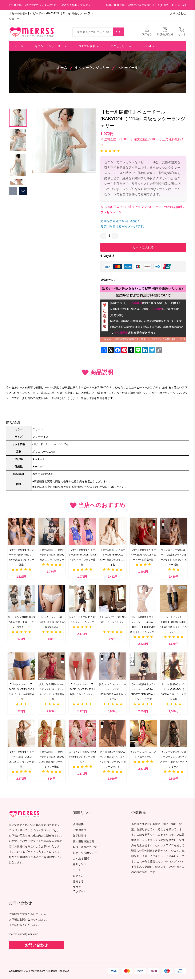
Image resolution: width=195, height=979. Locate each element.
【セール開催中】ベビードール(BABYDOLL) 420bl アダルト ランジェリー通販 (82, 557)
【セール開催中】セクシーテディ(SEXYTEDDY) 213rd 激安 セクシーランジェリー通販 (52, 759)
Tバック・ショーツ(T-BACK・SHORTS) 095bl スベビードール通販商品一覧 (21, 692)
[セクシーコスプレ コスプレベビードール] (143, 733)
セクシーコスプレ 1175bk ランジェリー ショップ (82, 619)
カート (77, 870)
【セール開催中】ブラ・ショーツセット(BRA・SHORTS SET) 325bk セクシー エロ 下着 (143, 692)
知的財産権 (79, 835)
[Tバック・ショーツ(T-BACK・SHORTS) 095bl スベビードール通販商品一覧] (21, 666)
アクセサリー (119, 46)
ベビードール (127, 68)
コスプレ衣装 (87, 46)
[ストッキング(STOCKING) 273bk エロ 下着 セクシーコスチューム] (21, 598)
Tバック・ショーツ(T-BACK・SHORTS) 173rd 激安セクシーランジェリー (82, 692)
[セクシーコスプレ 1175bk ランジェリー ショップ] (82, 598)
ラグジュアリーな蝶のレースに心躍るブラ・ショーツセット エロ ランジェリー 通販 (174, 557)
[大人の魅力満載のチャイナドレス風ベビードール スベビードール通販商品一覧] (51, 666)
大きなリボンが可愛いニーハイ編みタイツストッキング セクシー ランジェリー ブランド (113, 759)
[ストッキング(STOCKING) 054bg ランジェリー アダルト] (82, 733)
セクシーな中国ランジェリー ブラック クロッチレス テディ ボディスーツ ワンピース (173, 759)
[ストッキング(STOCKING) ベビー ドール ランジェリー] (112, 598)
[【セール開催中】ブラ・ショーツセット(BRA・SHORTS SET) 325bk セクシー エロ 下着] (143, 666)
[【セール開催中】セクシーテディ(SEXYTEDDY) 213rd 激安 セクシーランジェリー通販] (51, 733)
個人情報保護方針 (83, 841)
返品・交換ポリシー (85, 852)
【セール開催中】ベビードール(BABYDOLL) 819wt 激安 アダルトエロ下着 (112, 557)
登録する (78, 881)
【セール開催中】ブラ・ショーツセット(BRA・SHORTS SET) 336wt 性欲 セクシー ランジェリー (143, 624)
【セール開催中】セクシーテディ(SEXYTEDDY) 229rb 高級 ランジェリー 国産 (21, 557)
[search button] (118, 31)
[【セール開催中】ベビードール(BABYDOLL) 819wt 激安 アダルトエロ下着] (112, 531)
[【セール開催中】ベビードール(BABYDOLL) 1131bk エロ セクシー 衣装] (21, 733)
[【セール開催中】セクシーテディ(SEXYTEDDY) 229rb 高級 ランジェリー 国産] (21, 531)
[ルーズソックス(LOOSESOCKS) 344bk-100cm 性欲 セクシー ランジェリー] (173, 598)
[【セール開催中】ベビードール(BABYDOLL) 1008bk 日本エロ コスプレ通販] (173, 666)
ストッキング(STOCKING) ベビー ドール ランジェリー (112, 622)
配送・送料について (85, 847)
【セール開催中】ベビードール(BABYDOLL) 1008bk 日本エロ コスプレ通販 (173, 692)
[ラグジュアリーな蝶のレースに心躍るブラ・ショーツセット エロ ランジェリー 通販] (173, 531)
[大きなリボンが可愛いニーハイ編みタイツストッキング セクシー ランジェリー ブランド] (112, 733)
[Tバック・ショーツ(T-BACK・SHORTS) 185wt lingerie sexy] (51, 598)
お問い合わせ (178, 13)
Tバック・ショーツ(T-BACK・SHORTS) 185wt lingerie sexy (52, 622)
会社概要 (78, 824)
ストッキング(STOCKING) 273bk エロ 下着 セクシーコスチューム (21, 622)
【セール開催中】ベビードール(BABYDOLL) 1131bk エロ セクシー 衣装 (21, 759)
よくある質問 (81, 858)
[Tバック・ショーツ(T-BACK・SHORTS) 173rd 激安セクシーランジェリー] (82, 666)
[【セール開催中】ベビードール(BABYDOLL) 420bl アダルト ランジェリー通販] (82, 531)
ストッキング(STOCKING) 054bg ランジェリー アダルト (82, 756)
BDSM (147, 46)
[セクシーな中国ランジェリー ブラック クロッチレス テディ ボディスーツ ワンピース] (173, 733)
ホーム (19, 46)
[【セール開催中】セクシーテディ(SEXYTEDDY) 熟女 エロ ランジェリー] (51, 531)
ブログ (77, 887)
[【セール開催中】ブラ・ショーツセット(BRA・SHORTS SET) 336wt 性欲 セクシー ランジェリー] (143, 598)
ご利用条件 (79, 830)
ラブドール (79, 891)
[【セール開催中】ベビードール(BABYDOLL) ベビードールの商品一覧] (143, 531)
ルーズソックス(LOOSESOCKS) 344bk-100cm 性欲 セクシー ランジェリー (173, 624)
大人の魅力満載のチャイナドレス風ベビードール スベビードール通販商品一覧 (51, 692)
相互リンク (79, 864)
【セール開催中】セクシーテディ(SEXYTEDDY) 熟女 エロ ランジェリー (51, 554)
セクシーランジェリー (49, 46)
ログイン (78, 875)
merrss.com (38, 970)
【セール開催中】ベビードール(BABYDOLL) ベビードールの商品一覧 (143, 554)
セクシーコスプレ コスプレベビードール (143, 754)
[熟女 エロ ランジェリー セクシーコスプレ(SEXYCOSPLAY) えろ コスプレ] (112, 666)
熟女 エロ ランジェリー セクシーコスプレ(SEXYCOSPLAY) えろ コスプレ (112, 692)
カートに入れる (143, 247)
